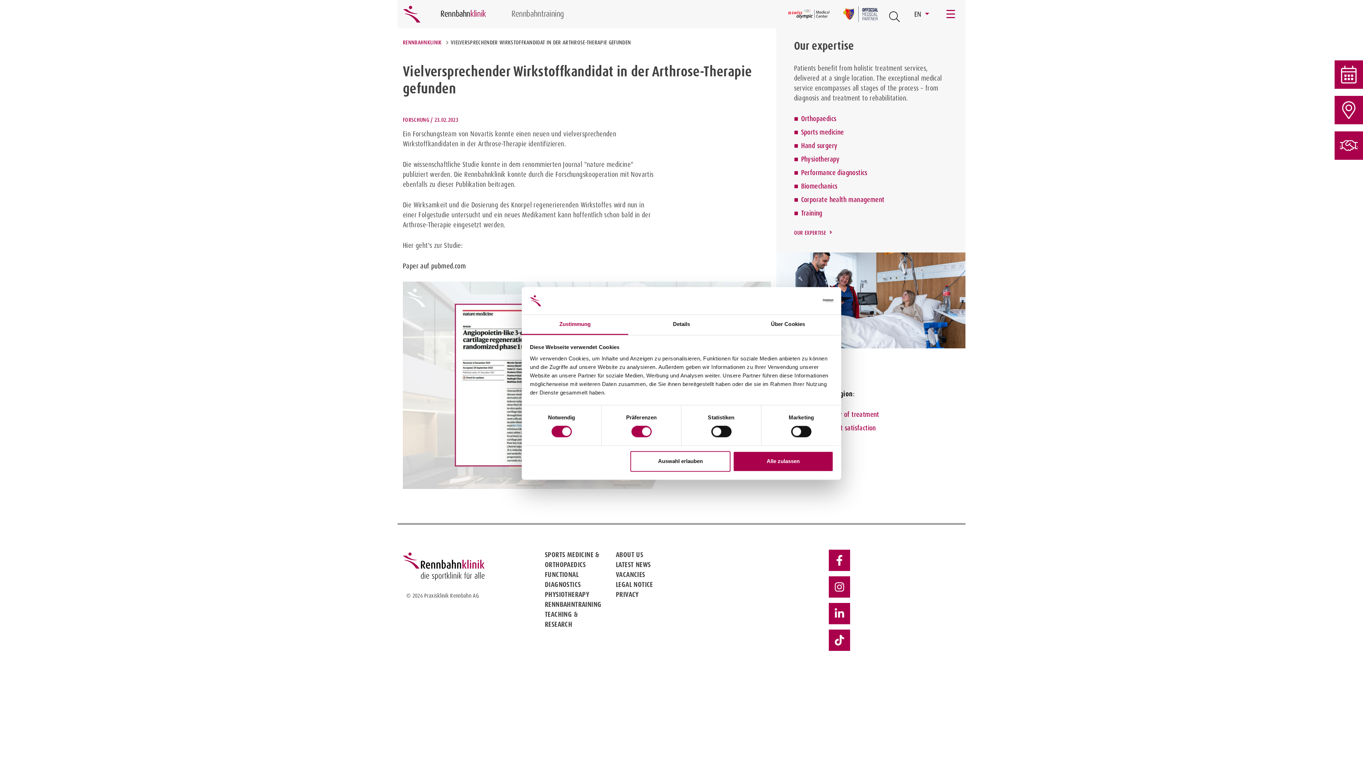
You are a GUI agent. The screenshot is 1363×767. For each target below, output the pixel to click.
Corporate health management (843, 199)
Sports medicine (822, 132)
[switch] (641, 431)
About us (629, 554)
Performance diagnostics (834, 172)
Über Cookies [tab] (788, 324)
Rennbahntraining (573, 604)
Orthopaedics (819, 118)
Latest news (633, 564)
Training (811, 213)
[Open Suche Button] (894, 16)
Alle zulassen (783, 461)
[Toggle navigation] (951, 14)
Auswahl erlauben (680, 461)
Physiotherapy (820, 159)
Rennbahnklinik (422, 42)
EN (918, 14)
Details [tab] (681, 324)
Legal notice (634, 584)
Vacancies (630, 574)
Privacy (627, 594)
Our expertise (810, 232)
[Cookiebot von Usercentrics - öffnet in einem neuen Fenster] (802, 300)
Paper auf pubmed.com (434, 266)
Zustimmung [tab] (575, 324)
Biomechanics (819, 186)
